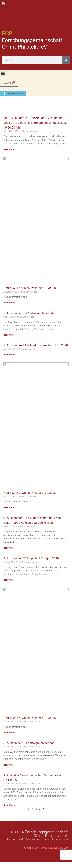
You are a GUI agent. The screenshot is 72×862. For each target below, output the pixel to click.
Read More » (9, 149)
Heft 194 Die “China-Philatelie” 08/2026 (29, 288)
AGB (21, 839)
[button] (3, 73)
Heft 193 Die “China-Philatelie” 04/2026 (29, 492)
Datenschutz (33, 839)
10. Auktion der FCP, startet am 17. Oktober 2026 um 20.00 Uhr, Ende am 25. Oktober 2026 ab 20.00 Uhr (35, 122)
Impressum (61, 839)
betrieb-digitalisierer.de (54, 847)
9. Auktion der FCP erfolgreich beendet (29, 313)
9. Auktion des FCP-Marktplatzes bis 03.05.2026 (35, 345)
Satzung (11, 839)
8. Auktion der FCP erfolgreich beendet (29, 743)
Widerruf (48, 839)
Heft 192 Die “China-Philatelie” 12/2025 (29, 717)
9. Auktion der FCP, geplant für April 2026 (31, 558)
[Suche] (66, 60)
